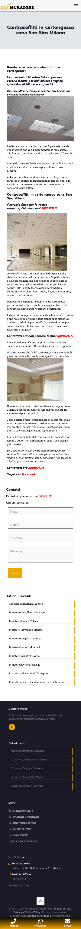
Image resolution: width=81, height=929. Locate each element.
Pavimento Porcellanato (25, 816)
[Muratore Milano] (17, 5)
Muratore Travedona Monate (26, 629)
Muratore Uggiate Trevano (24, 656)
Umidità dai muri (21, 829)
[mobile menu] (76, 5)
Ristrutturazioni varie (23, 822)
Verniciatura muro (22, 810)
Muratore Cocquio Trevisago (25, 638)
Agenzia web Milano (39, 915)
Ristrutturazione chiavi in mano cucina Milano (36, 682)
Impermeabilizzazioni (24, 841)
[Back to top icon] (40, 901)
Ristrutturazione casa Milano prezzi (29, 673)
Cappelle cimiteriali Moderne (26, 603)
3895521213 (49, 208)
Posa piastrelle (19, 835)
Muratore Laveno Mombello (25, 647)
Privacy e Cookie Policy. (27, 912)
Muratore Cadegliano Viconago (27, 612)
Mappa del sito (62, 908)
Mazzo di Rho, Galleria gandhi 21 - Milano (37, 868)
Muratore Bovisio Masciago (24, 664)
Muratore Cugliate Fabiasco (24, 621)
